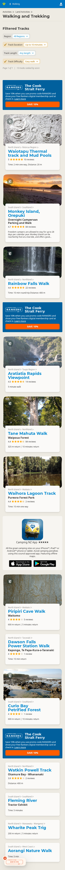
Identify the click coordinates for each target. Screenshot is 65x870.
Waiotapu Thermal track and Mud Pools (30, 153)
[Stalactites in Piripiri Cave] (32, 590)
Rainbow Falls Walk (28, 283)
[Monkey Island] (32, 190)
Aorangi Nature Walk (30, 850)
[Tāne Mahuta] (32, 412)
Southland (27, 207)
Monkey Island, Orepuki (24, 213)
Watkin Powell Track (30, 770)
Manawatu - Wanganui (32, 823)
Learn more (20, 98)
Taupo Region (28, 369)
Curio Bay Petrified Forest (24, 707)
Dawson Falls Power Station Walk (29, 643)
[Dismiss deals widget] (5, 858)
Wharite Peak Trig (27, 827)
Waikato (26, 489)
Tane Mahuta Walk (27, 433)
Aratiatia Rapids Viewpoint (25, 375)
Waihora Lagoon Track (32, 493)
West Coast (27, 846)
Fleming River (22, 800)
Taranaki (26, 637)
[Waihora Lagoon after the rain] (32, 472)
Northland (27, 279)
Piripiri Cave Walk (26, 611)
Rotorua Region (29, 147)
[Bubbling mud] (32, 130)
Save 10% (32, 104)
